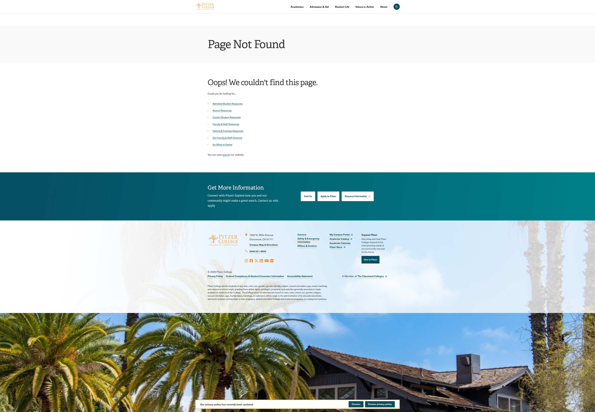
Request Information (356, 196)
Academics (297, 6)
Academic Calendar (340, 243)
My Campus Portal (340, 234)
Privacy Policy (215, 276)
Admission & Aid (319, 6)
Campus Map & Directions (263, 244)
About (383, 6)
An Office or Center (222, 144)
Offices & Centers (307, 245)
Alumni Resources (222, 110)
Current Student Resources (227, 117)
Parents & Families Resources (228, 130)
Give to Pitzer (370, 259)
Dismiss (356, 404)
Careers (302, 234)
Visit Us (308, 196)
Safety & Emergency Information (309, 240)
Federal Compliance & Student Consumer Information (255, 276)
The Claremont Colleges (370, 276)
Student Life (342, 6)
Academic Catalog (339, 238)
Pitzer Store (336, 247)
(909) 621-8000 (257, 251)
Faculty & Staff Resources (226, 124)
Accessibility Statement (300, 276)
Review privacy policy (380, 404)
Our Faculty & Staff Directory (227, 137)
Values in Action (364, 6)
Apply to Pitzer (328, 196)
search (226, 154)
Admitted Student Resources (227, 103)
